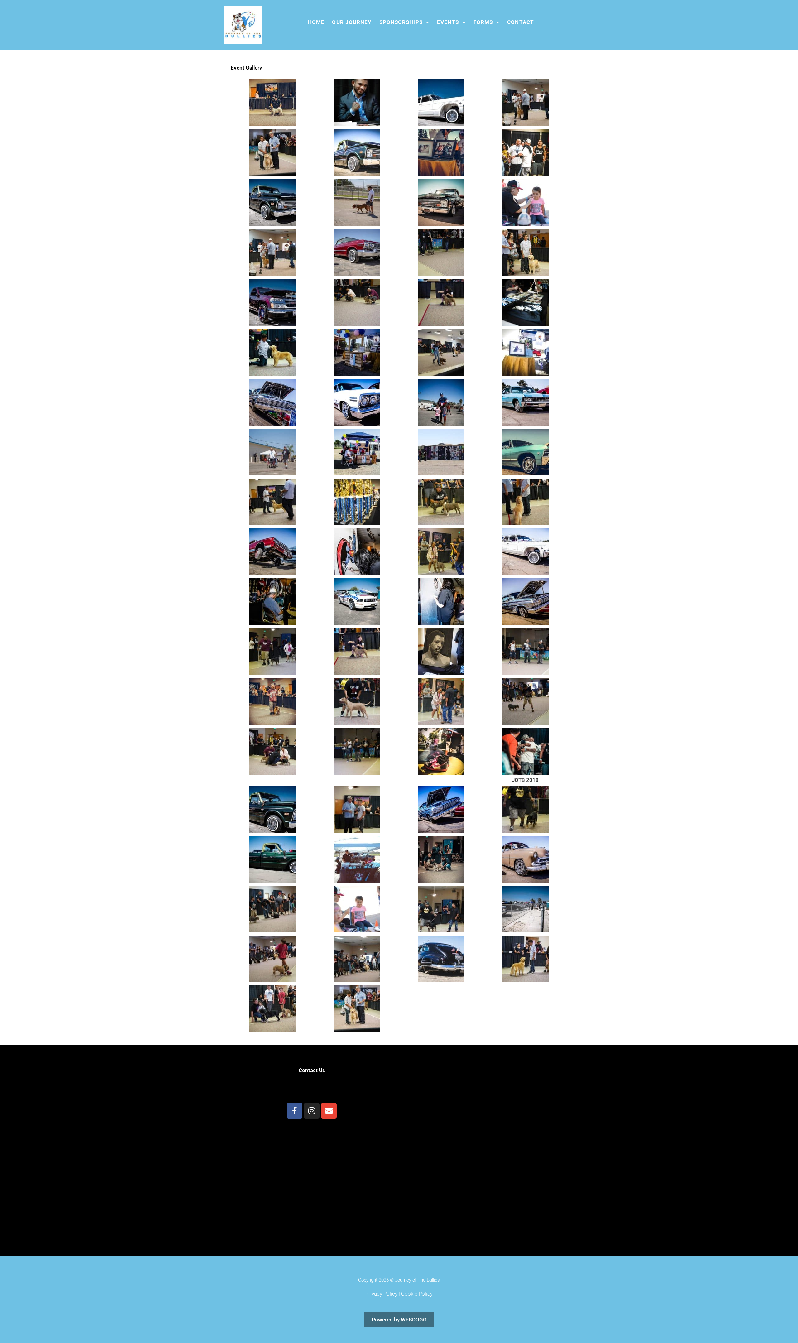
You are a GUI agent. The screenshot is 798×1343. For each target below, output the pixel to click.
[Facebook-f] (294, 1111)
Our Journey (352, 22)
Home (316, 22)
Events (448, 22)
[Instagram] (312, 1111)
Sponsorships (401, 22)
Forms (483, 22)
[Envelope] (329, 1111)
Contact (520, 22)
